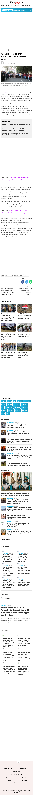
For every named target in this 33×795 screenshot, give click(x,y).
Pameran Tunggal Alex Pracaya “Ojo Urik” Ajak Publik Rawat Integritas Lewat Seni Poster (19, 532)
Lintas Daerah (5, 419)
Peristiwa (4, 594)
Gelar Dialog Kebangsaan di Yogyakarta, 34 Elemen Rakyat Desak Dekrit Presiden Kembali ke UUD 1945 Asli (8, 336)
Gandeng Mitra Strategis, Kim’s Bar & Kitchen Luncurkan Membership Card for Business (15, 129)
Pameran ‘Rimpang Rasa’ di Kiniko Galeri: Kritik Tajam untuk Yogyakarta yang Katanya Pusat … (15, 494)
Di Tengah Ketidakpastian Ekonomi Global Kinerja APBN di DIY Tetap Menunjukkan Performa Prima (15, 180)
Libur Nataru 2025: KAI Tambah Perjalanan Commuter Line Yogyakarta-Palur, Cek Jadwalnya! (8, 571)
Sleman (26, 275)
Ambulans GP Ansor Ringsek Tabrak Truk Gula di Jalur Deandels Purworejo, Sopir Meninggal (19, 449)
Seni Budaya (5, 470)
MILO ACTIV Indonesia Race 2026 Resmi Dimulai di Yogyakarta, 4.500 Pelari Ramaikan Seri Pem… (23, 656)
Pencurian (3, 401)
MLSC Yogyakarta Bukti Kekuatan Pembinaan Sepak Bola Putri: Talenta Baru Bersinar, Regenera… (23, 670)
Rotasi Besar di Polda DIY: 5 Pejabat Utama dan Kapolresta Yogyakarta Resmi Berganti (8, 355)
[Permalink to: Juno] (2, 63)
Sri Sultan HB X (16, 404)
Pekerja (21, 275)
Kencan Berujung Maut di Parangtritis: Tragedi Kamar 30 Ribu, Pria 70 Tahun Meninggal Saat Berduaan (15, 611)
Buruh (2, 275)
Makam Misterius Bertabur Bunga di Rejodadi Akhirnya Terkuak (22, 355)
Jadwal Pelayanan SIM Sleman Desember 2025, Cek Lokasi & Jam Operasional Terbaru (23, 570)
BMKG (2, 407)
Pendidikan (17, 407)
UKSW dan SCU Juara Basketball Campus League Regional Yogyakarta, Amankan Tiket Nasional (24, 642)
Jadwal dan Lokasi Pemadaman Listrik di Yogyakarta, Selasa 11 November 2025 (23, 583)
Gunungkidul (25, 407)
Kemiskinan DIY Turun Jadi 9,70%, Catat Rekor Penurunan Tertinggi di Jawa (24, 335)
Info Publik (5, 546)
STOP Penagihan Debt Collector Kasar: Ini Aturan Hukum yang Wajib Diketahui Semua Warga (8, 584)
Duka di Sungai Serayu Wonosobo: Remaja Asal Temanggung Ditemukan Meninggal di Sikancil (19, 457)
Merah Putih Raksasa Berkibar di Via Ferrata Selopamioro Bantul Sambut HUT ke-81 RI (24, 316)
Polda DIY (10, 401)
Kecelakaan (11, 410)
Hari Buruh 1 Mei (9, 275)
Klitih (14, 401)
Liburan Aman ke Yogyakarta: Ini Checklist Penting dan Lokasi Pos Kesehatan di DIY (22, 558)
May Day (16, 275)
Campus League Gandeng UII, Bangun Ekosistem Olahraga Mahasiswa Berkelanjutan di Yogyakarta (8, 642)
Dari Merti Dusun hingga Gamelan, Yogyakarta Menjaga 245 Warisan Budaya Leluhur (19, 517)
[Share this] (22, 282)
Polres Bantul (25, 404)
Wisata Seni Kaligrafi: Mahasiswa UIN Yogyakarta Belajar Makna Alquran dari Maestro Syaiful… (18, 525)
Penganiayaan (27, 401)
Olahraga (4, 630)
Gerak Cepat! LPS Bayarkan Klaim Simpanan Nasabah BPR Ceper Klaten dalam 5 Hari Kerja (18, 433)
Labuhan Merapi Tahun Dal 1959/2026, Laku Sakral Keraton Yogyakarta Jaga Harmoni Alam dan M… (18, 501)
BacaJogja (4, 92)
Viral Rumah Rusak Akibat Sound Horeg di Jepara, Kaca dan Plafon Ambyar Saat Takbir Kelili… (19, 441)
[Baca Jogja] (16, 2)
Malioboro (20, 401)
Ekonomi (10, 404)
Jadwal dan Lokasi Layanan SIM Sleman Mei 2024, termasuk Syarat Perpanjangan (25, 290)
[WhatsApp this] (30, 282)
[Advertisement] (16, 30)
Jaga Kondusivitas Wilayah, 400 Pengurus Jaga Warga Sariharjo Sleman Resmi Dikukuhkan (15, 134)
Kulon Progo (24, 410)
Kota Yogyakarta (9, 407)
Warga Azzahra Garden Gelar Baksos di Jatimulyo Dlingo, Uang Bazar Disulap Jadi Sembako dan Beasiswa (7, 317)
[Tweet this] (26, 282)
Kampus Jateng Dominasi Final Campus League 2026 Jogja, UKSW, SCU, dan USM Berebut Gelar (8, 656)
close (18, 762)
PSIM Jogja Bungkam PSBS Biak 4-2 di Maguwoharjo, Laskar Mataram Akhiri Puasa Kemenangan (8, 670)
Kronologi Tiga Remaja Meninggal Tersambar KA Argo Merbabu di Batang (18, 464)
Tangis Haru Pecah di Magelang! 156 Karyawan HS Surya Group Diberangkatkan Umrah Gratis (17, 425)
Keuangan (3, 404)
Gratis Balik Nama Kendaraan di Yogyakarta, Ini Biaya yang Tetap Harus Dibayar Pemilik (8, 558)
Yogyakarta (17, 410)
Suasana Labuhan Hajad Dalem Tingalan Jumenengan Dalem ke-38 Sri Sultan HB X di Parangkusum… (19, 509)
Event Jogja (3, 410)
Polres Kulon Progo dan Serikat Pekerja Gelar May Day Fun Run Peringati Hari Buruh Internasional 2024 (7, 290)
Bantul (8, 413)
